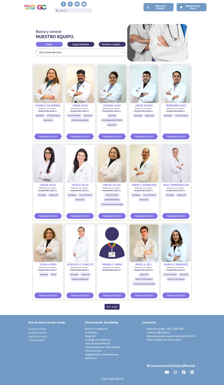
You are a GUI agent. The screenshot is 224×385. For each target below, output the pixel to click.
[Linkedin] (77, 4)
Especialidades (81, 44)
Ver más (112, 306)
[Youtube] (84, 4)
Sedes (49, 44)
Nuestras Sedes (37, 329)
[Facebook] (183, 372)
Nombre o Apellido (112, 44)
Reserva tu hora (48, 136)
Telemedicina (36, 340)
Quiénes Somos (37, 332)
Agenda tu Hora (37, 336)
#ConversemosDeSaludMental (171, 366)
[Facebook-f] (63, 4)
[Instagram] (70, 4)
